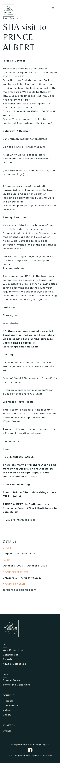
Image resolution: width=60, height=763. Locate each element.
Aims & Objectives (14, 664)
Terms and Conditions (17, 684)
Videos (7, 710)
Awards (7, 659)
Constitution (11, 654)
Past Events (10, 18)
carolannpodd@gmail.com (19, 590)
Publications (11, 705)
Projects (8, 701)
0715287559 (10, 577)
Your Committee (13, 650)
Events (7, 731)
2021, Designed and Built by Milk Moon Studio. (30, 756)
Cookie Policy (11, 680)
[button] (53, 8)
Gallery (7, 714)
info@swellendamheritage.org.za (30, 744)
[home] (11, 10)
